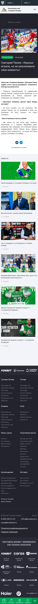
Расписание (24, 451)
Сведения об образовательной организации (26, 459)
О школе (23, 466)
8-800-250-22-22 (8, 519)
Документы (24, 419)
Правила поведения (9, 532)
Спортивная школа (28, 433)
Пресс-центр (6, 433)
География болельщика (9, 480)
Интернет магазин (7, 499)
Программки (5, 446)
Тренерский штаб (7, 398)
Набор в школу (25, 444)
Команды (23, 449)
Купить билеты (6, 501)
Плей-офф (4, 390)
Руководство (24, 412)
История (23, 454)
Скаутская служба (26, 441)
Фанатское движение (8, 478)
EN (35, 9)
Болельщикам (7, 472)
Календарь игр (6, 385)
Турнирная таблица (7, 388)
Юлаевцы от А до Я (26, 483)
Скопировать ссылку (19, 147)
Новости (4, 438)
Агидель (4, 406)
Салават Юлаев (7, 379)
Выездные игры (6, 483)
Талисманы (5, 493)
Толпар (23, 379)
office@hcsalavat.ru (29, 519)
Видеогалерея (6, 444)
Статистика (5, 395)
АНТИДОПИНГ (25, 464)
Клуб (22, 406)
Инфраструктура (25, 417)
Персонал (4, 400)
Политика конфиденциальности (14, 528)
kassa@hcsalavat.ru (9, 522)
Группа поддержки (7, 485)
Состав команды (6, 393)
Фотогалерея (5, 441)
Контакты (23, 414)
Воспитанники (25, 485)
